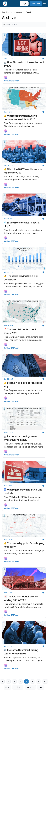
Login (24, 3)
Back (19, 687)
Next (28, 687)
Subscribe (36, 3)
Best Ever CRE (7, 12)
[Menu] (44, 3)
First (7, 687)
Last (41, 687)
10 (45, 681)
